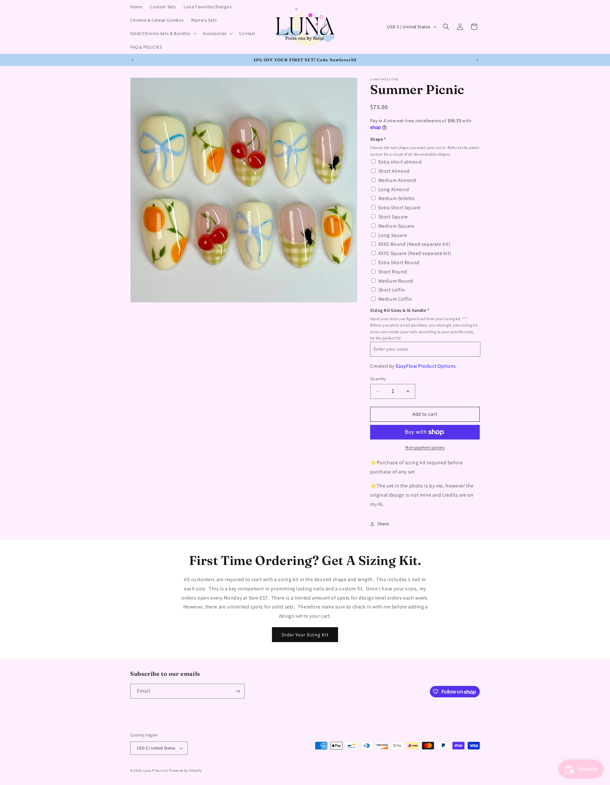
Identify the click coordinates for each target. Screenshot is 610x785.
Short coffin (391, 289)
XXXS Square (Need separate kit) (414, 253)
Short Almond (394, 171)
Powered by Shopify (185, 770)
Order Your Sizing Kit (305, 634)
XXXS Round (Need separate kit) (414, 244)
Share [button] (383, 524)
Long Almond (393, 189)
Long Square (392, 235)
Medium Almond (397, 180)
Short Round (392, 271)
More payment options (424, 447)
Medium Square (396, 226)
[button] (162, 33)
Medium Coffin (395, 299)
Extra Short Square (399, 207)
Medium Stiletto (396, 198)
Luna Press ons (155, 770)
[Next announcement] (478, 60)
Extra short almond (400, 161)
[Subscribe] (237, 691)
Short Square (393, 216)
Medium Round (395, 281)
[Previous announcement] (132, 60)
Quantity (378, 378)
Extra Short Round (399, 262)
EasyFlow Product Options (426, 366)
